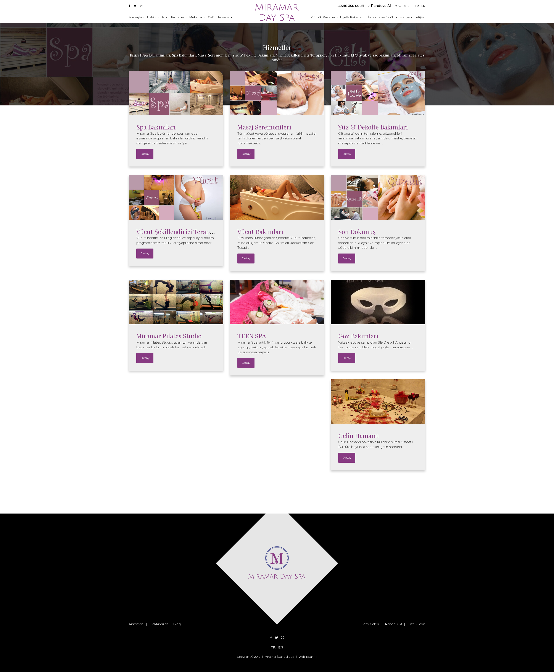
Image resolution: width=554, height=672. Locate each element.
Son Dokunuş (357, 231)
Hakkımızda (156, 17)
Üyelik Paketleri (352, 17)
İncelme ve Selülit (381, 17)
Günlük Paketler (323, 17)
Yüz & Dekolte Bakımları (373, 127)
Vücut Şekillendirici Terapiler (177, 231)
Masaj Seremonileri (264, 127)
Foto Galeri (404, 6)
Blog (177, 624)
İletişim (420, 17)
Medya (405, 17)
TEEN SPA (251, 336)
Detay (144, 154)
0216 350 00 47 (352, 6)
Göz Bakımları (358, 336)
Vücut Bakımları (260, 231)
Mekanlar (196, 17)
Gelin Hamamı (219, 17)
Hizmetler (177, 17)
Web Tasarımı (308, 656)
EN (423, 6)
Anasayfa (136, 17)
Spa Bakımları (156, 127)
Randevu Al (394, 624)
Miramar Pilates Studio (168, 336)
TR (417, 6)
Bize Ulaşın (416, 624)
